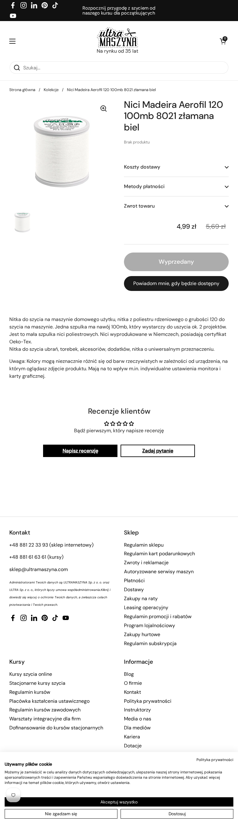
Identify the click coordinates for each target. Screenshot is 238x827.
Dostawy (134, 589)
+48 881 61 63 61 (27, 557)
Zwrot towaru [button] (139, 206)
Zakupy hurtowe (142, 634)
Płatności (134, 580)
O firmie (133, 683)
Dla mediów (137, 727)
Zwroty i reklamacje (146, 562)
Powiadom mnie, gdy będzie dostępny (176, 283)
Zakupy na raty (141, 598)
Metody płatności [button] (144, 186)
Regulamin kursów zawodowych (45, 709)
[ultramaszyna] (117, 37)
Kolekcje (51, 89)
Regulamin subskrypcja (150, 643)
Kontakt (132, 692)
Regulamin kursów (29, 692)
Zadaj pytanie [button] (157, 450)
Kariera (132, 736)
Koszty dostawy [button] (142, 167)
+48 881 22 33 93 (28, 545)
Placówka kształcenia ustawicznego (49, 701)
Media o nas (137, 718)
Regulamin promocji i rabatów (158, 616)
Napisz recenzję (80, 450)
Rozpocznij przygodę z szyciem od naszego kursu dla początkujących (118, 11)
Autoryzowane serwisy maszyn (159, 571)
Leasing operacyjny (146, 607)
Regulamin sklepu (144, 545)
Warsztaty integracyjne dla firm (45, 718)
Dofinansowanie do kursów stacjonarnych (56, 727)
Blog (129, 674)
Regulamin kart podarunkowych (159, 553)
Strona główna (22, 89)
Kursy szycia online (30, 674)
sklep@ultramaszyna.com (38, 569)
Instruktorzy (137, 709)
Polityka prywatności (147, 701)
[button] (222, 41)
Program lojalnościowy (149, 625)
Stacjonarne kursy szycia (37, 683)
